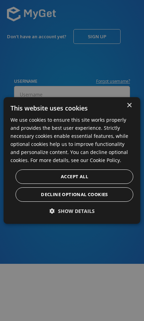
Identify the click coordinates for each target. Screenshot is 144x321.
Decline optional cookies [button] (74, 194)
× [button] (129, 105)
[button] (72, 211)
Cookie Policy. (105, 160)
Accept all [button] (74, 176)
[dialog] (71, 160)
